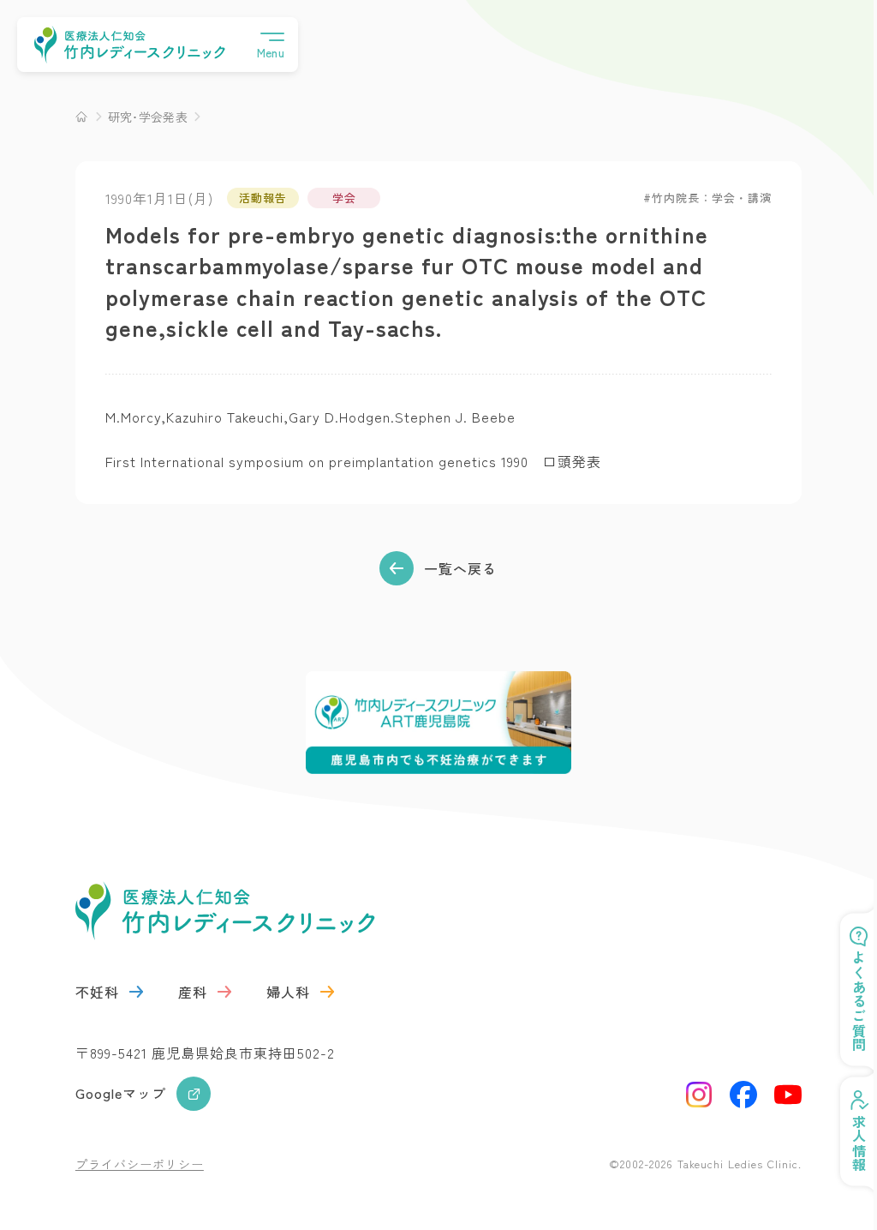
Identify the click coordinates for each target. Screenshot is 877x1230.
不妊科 (97, 991)
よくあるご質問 (846, 1002)
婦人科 (288, 991)
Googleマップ (120, 1093)
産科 (192, 991)
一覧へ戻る (460, 568)
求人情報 (846, 1143)
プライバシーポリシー (139, 1164)
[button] (270, 44)
